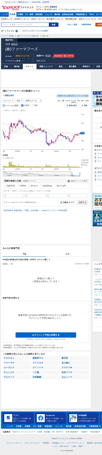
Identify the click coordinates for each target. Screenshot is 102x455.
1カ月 (67, 101)
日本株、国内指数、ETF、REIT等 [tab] (49, 432)
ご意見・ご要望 (76, 446)
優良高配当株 (70, 19)
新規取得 (53, 7)
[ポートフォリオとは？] (16, 31)
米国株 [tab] (83, 432)
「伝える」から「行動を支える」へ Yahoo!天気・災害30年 (26, 2)
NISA (92, 14)
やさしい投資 (72, 24)
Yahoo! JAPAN (76, 438)
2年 (82, 101)
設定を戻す (73, 105)
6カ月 (73, 101)
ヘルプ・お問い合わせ (61, 446)
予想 (24, 254)
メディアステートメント (75, 443)
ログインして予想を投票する (46, 335)
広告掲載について (58, 443)
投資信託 (39, 14)
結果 (67, 254)
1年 (78, 101)
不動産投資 (80, 14)
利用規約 (46, 443)
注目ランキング (37, 19)
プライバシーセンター (33, 443)
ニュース (48, 14)
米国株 (20, 14)
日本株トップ (6, 19)
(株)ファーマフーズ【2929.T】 (28, 36)
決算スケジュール (86, 19)
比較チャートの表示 (79, 181)
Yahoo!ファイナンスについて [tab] (22, 432)
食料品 (14, 44)
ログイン (39, 9)
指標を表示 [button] (9, 95)
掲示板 (57, 14)
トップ (5, 14)
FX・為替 (29, 14)
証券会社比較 (67, 14)
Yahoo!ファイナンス (60, 438)
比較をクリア (68, 202)
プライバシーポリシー (14, 443)
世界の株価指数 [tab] (71, 432)
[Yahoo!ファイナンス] (18, 6)
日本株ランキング (21, 19)
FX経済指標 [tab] (94, 432)
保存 (85, 105)
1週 (62, 101)
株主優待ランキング (54, 19)
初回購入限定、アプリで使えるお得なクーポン (65, 9)
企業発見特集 (86, 24)
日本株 (12, 14)
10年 (87, 101)
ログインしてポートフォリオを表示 (35, 31)
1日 (58, 101)
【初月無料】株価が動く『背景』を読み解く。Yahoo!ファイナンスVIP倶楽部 (35, 210)
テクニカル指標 (11, 105)
